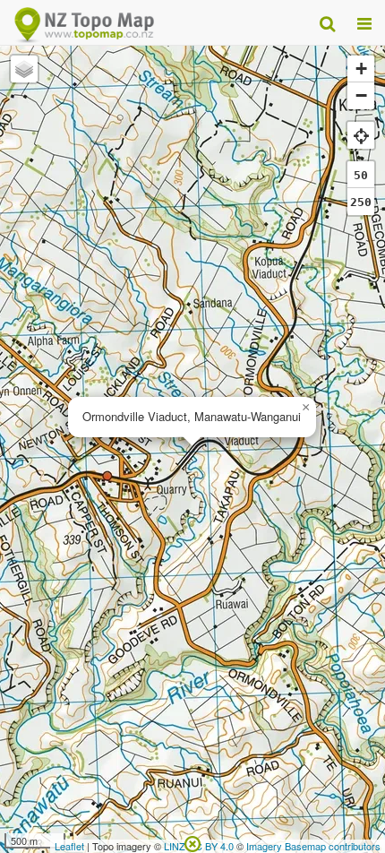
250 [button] (361, 202)
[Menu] (364, 22)
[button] (305, 407)
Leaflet (69, 846)
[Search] (327, 22)
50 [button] (361, 175)
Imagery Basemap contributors (313, 846)
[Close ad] (192, 842)
